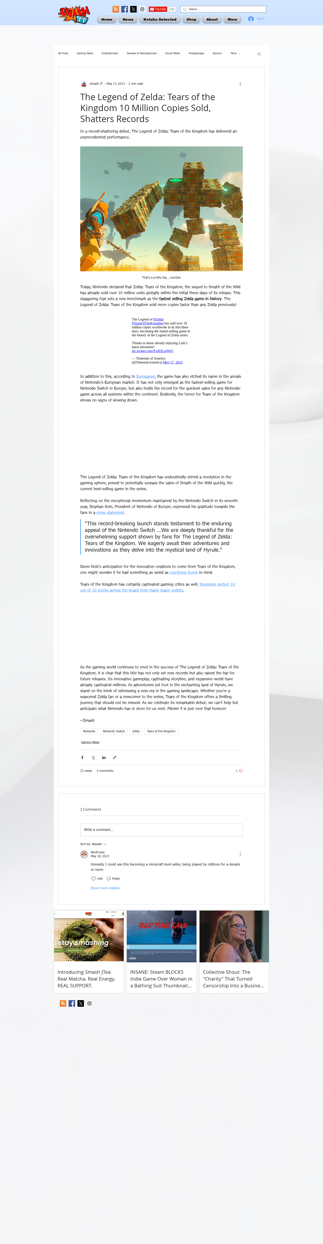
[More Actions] (240, 854)
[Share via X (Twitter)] (93, 757)
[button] (259, 54)
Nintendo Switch (114, 731)
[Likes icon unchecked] (93, 878)
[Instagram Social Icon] (142, 9)
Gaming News (85, 53)
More (233, 53)
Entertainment (110, 53)
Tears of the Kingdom (161, 731)
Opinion (217, 53)
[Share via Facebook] (82, 757)
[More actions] (240, 83)
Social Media (172, 53)
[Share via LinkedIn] (104, 757)
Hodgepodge (196, 53)
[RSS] (116, 9)
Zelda (136, 731)
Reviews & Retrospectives (141, 53)
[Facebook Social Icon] (124, 9)
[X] (133, 9)
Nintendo (89, 731)
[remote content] (161, 341)
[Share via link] (115, 757)
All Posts (63, 53)
